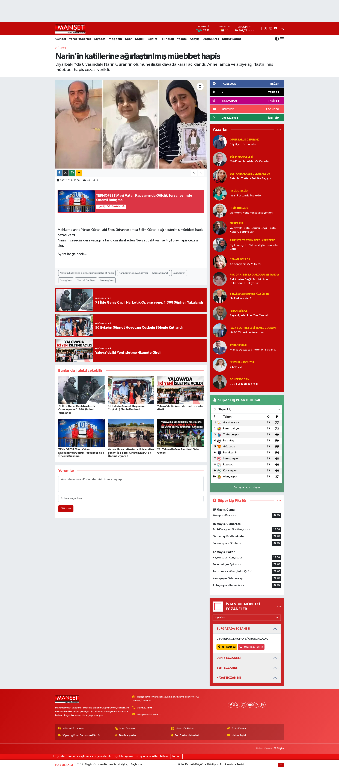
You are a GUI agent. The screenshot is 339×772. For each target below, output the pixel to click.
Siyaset (100, 39)
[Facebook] (231, 705)
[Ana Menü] (281, 39)
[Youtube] (250, 705)
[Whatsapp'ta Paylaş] (72, 173)
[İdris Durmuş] (220, 210)
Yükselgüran (107, 280)
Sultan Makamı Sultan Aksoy (250, 174)
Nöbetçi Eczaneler (73, 728)
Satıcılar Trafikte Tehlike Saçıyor (250, 178)
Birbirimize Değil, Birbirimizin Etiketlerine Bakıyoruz (249, 281)
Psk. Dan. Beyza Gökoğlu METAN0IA (254, 274)
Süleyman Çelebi (241, 156)
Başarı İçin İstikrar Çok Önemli (249, 315)
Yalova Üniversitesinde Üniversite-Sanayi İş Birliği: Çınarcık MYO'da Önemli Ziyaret (131, 452)
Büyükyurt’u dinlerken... (245, 144)
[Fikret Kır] (220, 227)
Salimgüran (179, 273)
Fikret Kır (236, 223)
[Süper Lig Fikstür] (279, 500)
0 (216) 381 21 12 (253, 647)
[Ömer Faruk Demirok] (220, 141)
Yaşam (182, 39)
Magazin (115, 39)
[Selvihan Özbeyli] (220, 364)
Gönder (66, 508)
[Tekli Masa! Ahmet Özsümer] (220, 296)
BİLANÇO (236, 366)
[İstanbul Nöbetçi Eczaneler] (279, 606)
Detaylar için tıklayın (247, 487)
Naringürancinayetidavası (133, 273)
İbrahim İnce (239, 311)
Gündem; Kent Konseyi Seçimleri (251, 212)
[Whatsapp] (256, 705)
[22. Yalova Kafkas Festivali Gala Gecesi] (180, 433)
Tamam (176, 756)
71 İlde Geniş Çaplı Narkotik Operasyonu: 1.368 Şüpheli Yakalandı (76, 409)
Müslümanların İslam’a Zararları (250, 161)
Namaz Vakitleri (185, 728)
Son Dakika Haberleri (187, 735)
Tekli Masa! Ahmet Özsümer (249, 293)
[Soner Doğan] (220, 381)
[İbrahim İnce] (220, 313)
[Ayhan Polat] (220, 347)
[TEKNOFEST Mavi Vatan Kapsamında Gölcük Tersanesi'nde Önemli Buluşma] (81, 433)
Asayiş (195, 39)
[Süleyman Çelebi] (220, 159)
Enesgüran (66, 280)
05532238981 (145, 707)
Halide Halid (239, 191)
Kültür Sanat (231, 39)
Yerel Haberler (80, 39)
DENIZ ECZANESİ (228, 657)
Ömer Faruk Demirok (244, 139)
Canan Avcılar (240, 259)
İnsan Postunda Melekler (246, 195)
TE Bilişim (278, 748)
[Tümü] (279, 129)
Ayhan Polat (239, 345)
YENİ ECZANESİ (227, 667)
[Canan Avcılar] (220, 261)
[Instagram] (243, 705)
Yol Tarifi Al (229, 647)
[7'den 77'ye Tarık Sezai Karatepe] (220, 244)
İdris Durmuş (239, 208)
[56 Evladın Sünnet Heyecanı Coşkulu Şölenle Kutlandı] (131, 389)
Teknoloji (167, 39)
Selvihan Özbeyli (242, 362)
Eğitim (152, 39)
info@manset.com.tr (148, 714)
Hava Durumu (127, 728)
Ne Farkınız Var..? (241, 298)
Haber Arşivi (239, 735)
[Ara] (282, 28)
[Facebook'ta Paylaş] (59, 173)
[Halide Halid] (220, 193)
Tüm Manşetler (127, 735)
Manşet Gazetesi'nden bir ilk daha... (253, 349)
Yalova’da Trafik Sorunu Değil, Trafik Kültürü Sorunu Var (253, 230)
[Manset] (70, 28)
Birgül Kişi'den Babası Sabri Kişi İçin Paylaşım (113, 764)
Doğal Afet (211, 39)
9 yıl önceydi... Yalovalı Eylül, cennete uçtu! (254, 247)
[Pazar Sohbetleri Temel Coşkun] (220, 330)
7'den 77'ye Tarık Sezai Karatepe (252, 240)
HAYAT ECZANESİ (228, 677)
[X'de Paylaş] (66, 173)
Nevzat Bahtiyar (86, 280)
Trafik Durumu (239, 728)
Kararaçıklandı (160, 273)
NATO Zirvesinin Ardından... (248, 332)
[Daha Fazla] (79, 173)
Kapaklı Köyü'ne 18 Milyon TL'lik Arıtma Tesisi (214, 764)
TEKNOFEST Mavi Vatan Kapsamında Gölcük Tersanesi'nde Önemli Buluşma (81, 452)
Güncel (60, 39)
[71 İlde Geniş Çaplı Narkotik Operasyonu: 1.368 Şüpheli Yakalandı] (81, 389)
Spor (128, 39)
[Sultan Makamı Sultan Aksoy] (220, 176)
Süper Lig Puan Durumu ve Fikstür (81, 735)
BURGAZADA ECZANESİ (233, 628)
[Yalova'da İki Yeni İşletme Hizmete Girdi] (180, 389)
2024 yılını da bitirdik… (245, 383)
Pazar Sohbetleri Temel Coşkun (253, 328)
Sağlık (139, 39)
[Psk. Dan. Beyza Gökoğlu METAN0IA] (220, 278)
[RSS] (263, 705)
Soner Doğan (239, 379)
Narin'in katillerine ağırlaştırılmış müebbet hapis (87, 273)
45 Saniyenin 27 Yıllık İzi (245, 264)
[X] (237, 705)
